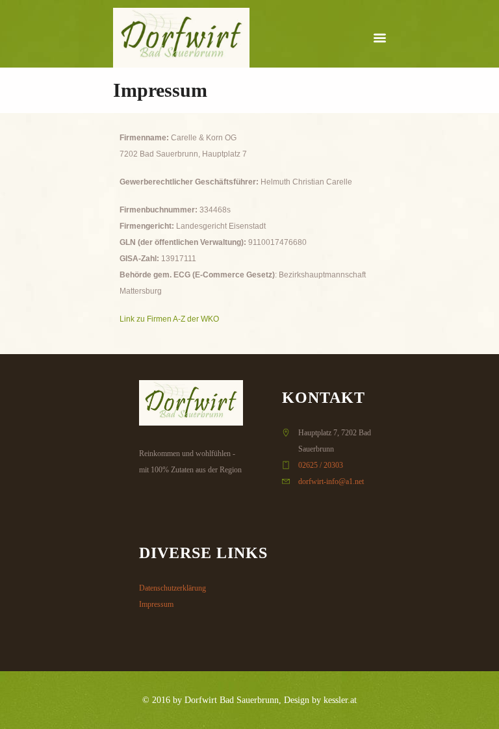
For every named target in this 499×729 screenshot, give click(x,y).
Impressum (156, 604)
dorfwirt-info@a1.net (331, 481)
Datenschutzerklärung (172, 588)
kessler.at (340, 700)
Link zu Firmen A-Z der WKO (169, 319)
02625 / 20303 (320, 465)
